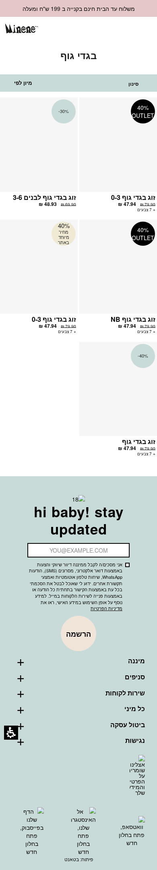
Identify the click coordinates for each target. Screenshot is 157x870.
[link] (102, 29)
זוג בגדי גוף (138, 441)
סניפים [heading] (135, 677)
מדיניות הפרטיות (106, 608)
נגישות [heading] (135, 740)
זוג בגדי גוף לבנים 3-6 (44, 197)
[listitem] (118, 158)
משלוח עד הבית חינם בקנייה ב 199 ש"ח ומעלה (79, 8)
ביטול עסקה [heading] (127, 724)
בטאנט (71, 859)
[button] (116, 29)
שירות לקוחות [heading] (125, 693)
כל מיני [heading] (134, 708)
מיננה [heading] (136, 660)
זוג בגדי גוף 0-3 (133, 197)
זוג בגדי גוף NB (133, 319)
